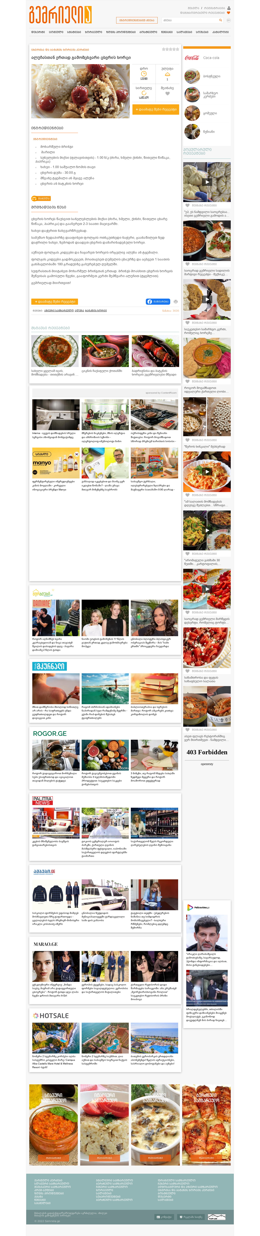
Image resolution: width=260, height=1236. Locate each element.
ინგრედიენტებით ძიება (136, 20)
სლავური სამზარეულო (51, 1183)
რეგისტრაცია (214, 8)
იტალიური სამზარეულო (114, 1180)
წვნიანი (40, 1199)
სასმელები (42, 1203)
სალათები (104, 1193)
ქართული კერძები (48, 1180)
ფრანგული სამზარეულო (177, 1180)
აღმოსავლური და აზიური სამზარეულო (188, 1186)
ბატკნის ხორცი (96, 310)
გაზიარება (161, 301)
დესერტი (164, 1196)
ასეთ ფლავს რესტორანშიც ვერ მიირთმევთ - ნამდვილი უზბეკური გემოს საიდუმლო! (205, 740)
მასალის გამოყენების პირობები (52, 1215)
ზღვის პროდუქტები (49, 1193)
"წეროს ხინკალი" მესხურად (204, 447)
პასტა (38, 1196)
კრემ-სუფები (44, 1190)
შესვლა (193, 8)
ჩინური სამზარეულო (112, 1186)
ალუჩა (79, 310)
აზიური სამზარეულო (59, 310)
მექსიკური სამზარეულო (52, 1186)
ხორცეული (104, 1190)
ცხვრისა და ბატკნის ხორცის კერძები (186, 1190)
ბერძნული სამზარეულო (114, 1183)
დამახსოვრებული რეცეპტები (202, 12)
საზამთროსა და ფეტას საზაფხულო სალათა (201, 679)
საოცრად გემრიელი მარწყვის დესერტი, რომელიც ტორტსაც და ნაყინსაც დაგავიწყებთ (207, 622)
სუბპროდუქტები (108, 1196)
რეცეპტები (53, 1158)
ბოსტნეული (167, 1193)
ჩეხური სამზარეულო (174, 1183)
